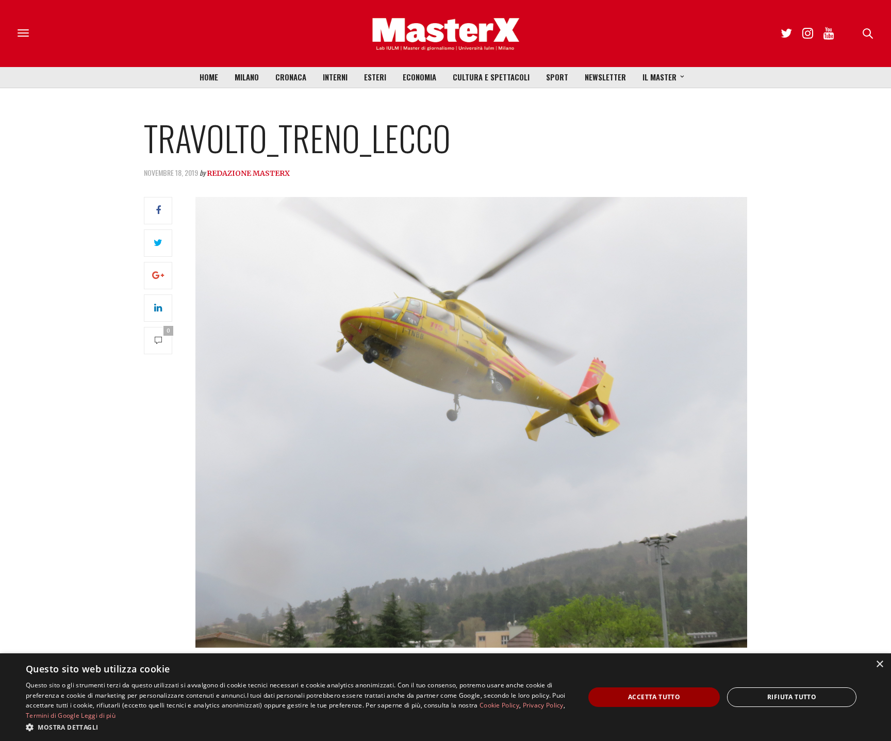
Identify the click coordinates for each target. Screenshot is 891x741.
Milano (247, 77)
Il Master (659, 77)
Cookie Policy (499, 705)
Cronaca (290, 77)
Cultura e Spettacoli (491, 77)
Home (209, 77)
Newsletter (605, 77)
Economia (419, 77)
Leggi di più (98, 715)
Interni (335, 77)
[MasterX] (445, 33)
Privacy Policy (543, 705)
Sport (557, 77)
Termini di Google (52, 715)
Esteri (375, 77)
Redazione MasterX (248, 173)
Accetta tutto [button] (654, 697)
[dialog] (445, 697)
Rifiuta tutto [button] (791, 697)
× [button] (879, 664)
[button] (297, 727)
